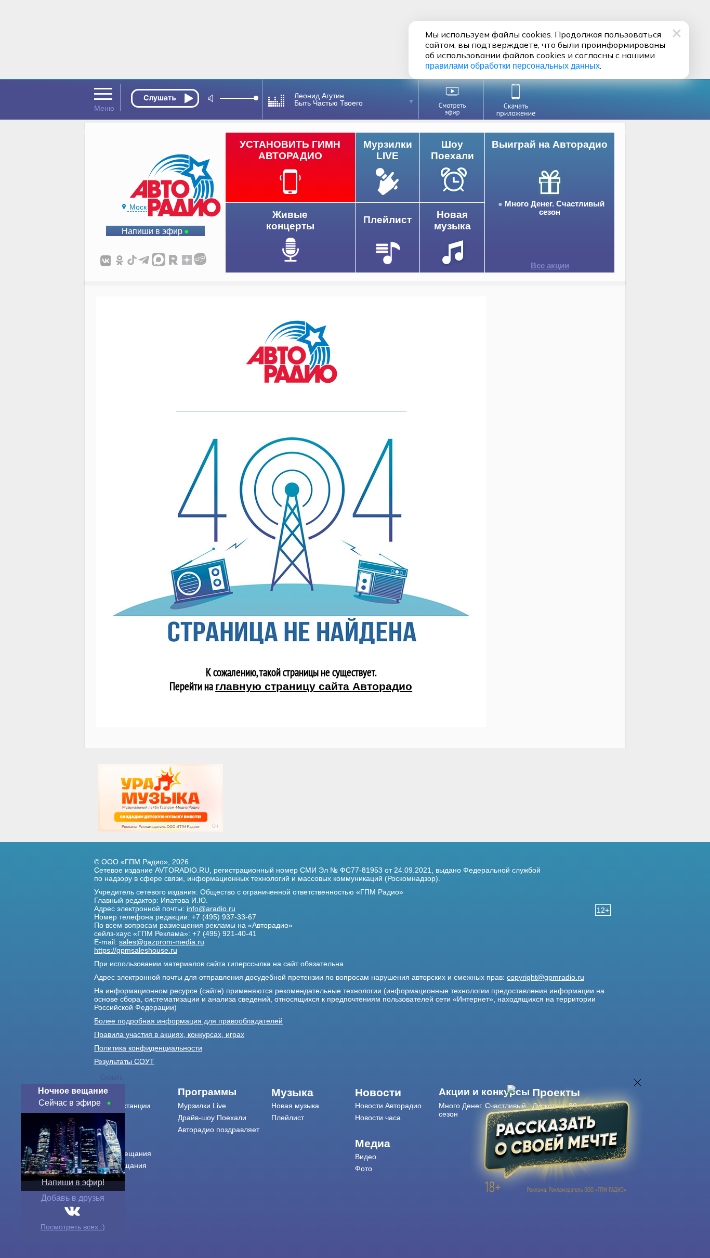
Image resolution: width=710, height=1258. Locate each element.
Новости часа (378, 1117)
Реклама (108, 1141)
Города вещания (122, 1153)
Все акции (550, 266)
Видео (365, 1156)
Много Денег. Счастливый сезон (554, 208)
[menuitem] (136, 1092)
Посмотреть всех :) (73, 1227)
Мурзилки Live (202, 1105)
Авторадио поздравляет (218, 1129)
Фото (363, 1168)
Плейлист (287, 1117)
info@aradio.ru (211, 908)
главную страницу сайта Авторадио (313, 686)
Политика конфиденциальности (148, 1048)
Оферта (108, 1189)
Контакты (109, 1129)
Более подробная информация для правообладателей (188, 1021)
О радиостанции (122, 1105)
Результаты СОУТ (124, 1061)
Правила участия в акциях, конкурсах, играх (169, 1034)
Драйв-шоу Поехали (212, 1117)
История (108, 1177)
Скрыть (111, 1077)
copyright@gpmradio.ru (545, 977)
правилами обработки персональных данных (512, 65)
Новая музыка (295, 1105)
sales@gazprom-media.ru (161, 942)
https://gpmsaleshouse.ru (135, 950)
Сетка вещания (120, 1165)
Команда (109, 1117)
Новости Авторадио (388, 1105)
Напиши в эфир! (73, 1182)
